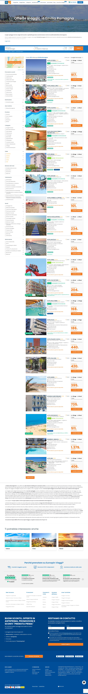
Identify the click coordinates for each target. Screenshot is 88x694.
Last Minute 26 (35, 2)
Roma (44, 599)
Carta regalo (35, 673)
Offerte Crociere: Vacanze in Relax (13, 598)
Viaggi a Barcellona (56, 604)
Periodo (36, 47)
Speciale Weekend (30, 606)
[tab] (14, 72)
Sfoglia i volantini (34, 656)
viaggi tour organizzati (11, 595)
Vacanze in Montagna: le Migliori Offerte (15, 604)
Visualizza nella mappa (14, 62)
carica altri (30, 477)
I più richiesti (49, 2)
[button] (84, 682)
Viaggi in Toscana (65, 595)
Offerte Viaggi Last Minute (32, 599)
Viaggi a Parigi (55, 602)
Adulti (66, 47)
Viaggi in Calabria (65, 603)
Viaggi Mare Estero (10, 606)
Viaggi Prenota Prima (31, 601)
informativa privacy (68, 633)
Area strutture (48, 673)
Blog (54, 2)
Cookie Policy (41, 686)
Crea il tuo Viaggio (61, 2)
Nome (49, 626)
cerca (78, 48)
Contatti (47, 669)
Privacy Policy (35, 686)
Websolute (61, 686)
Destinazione (8, 47)
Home (6, 51)
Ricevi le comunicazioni (50, 672)
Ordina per (67, 57)
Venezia (44, 597)
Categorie (28, 2)
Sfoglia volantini (48, 670)
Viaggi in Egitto (55, 597)
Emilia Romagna (19, 51)
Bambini (71, 47)
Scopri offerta (77, 79)
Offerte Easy (29, 604)
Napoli (44, 607)
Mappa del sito (48, 675)
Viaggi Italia (15, 2)
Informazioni (43, 2)
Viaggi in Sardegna (65, 598)
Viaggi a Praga (55, 607)
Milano (44, 604)
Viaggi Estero (22, 2)
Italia (9, 51)
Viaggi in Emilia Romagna (67, 600)
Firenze (44, 602)
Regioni (13, 51)
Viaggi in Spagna (55, 599)
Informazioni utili (35, 672)
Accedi (80, 2)
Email (68, 626)
